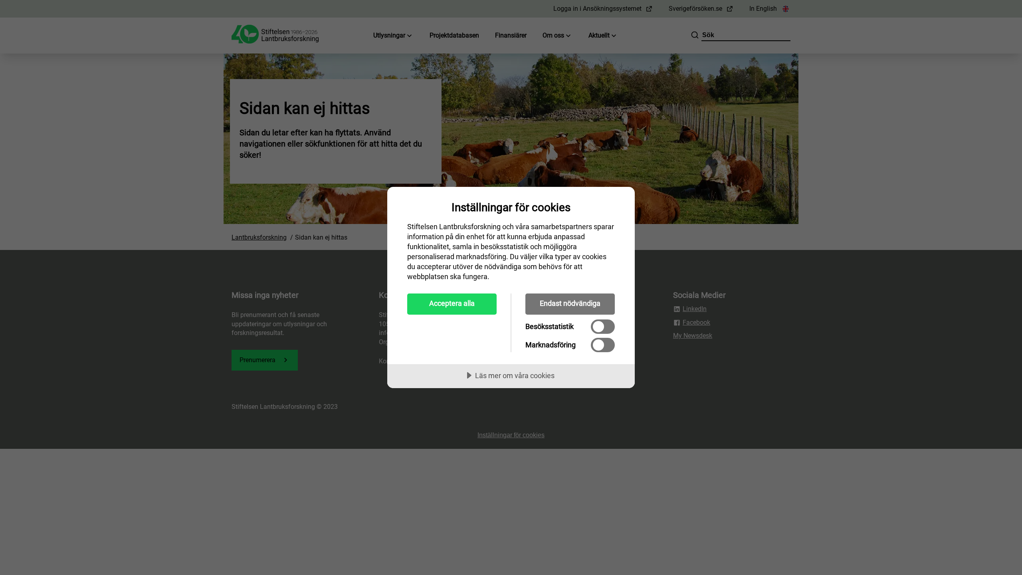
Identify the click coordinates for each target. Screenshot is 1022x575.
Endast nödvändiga (570, 303)
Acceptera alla (452, 303)
